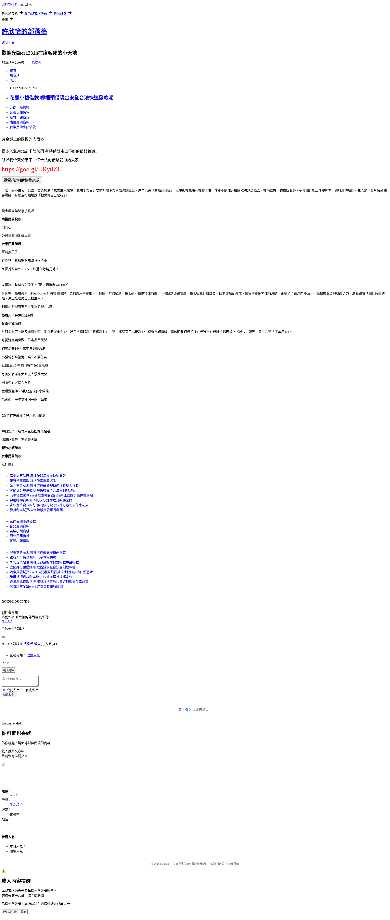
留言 (37, 644)
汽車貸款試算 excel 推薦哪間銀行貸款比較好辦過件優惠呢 (51, 495)
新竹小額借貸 (19, 117)
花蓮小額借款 (19, 541)
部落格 (15, 75)
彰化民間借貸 (19, 536)
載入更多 (8, 670)
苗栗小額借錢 (19, 531)
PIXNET (164, 863)
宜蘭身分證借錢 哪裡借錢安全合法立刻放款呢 (43, 490)
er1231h (7, 621)
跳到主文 (8, 42)
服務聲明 (233, 863)
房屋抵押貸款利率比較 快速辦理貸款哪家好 (41, 500)
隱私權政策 (217, 863)
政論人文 (33, 655)
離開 (23, 912)
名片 (13, 80)
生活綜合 (34, 62)
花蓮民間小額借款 (23, 521)
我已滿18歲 (10, 912)
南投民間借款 (19, 122)
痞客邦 (28, 644)
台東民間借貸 (19, 112)
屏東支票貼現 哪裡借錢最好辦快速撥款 (38, 476)
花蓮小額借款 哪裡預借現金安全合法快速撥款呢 (61, 97)
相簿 (13, 71)
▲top (5, 662)
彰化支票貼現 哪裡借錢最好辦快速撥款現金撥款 (44, 485)
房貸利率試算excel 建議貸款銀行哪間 (36, 510)
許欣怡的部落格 (24, 31)
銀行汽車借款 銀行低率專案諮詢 (33, 481)
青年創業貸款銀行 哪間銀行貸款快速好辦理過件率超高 (49, 505)
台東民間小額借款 (23, 127)
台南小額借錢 (19, 107)
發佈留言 (8, 694)
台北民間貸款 (19, 526)
